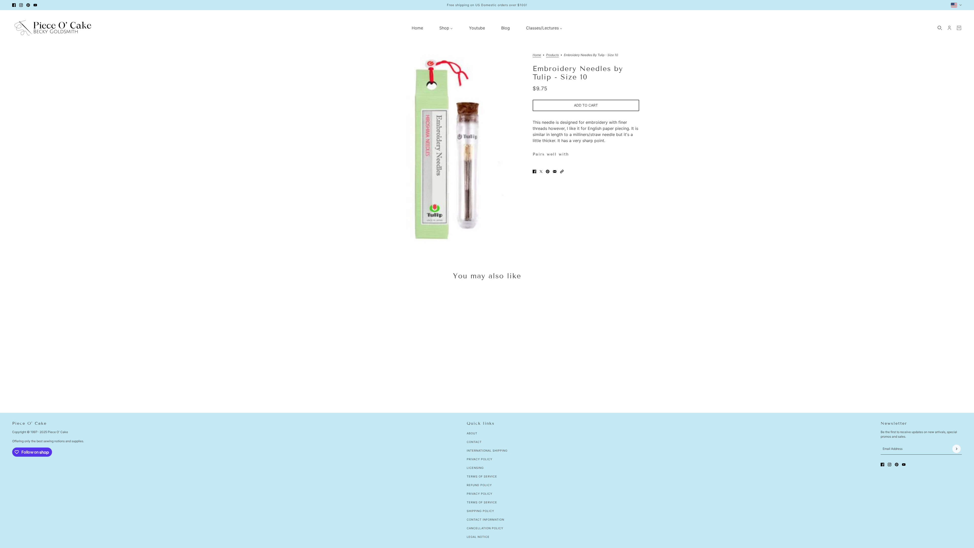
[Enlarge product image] (430, 148)
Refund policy (479, 485)
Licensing (475, 468)
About (472, 433)
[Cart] (959, 28)
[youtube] (35, 5)
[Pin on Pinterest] (547, 171)
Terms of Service (482, 476)
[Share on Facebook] (534, 171)
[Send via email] (555, 171)
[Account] (949, 28)
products (552, 55)
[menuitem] (417, 28)
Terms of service (482, 502)
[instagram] (21, 5)
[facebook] (14, 5)
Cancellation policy (485, 528)
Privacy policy (479, 493)
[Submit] (956, 448)
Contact (474, 442)
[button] (562, 171)
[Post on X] (541, 171)
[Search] (940, 28)
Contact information (485, 519)
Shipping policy (480, 511)
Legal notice (478, 537)
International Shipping (487, 450)
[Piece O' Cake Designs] (52, 27)
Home (537, 55)
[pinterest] (28, 5)
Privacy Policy (479, 459)
